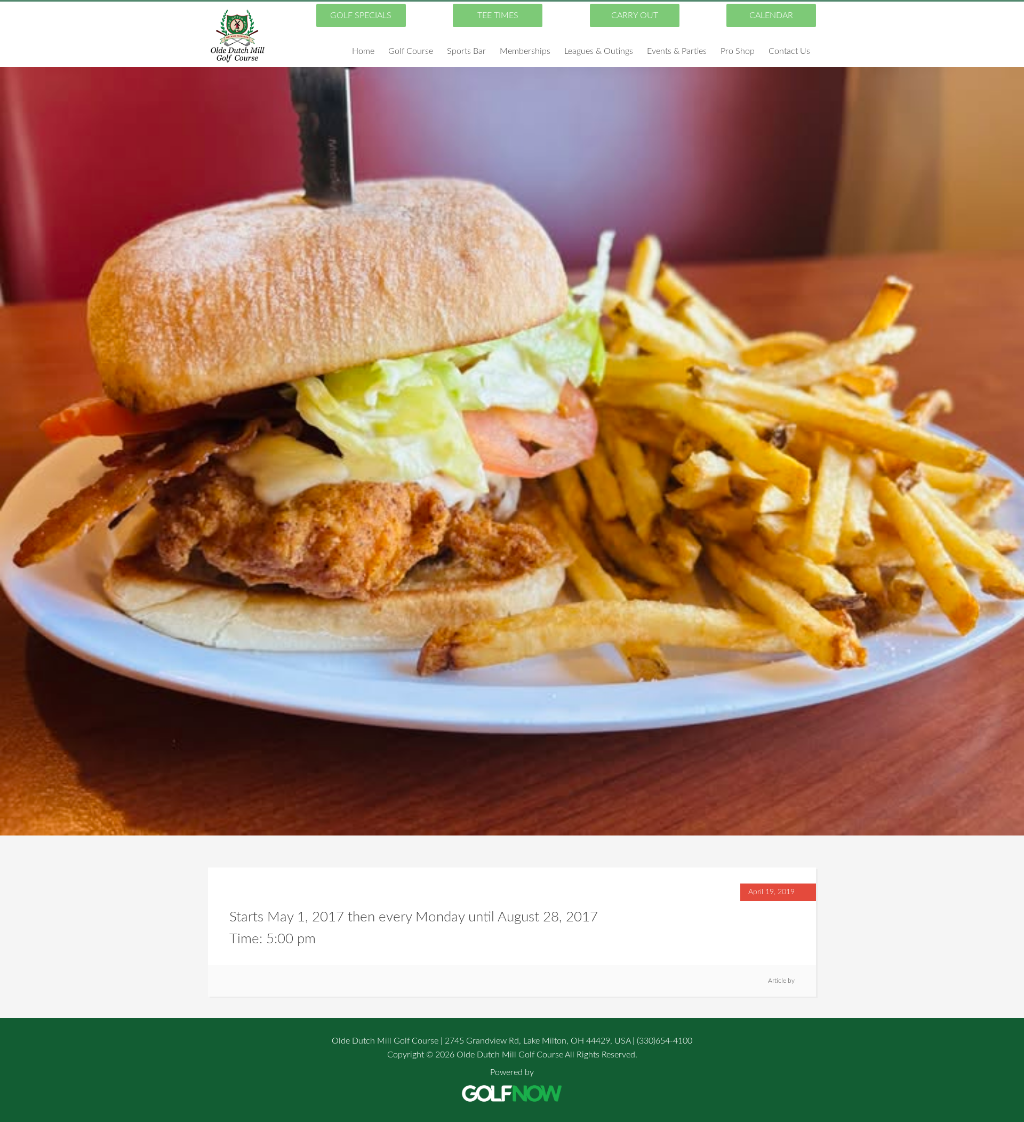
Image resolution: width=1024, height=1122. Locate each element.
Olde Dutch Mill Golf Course (237, 35)
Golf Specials (360, 15)
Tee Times (497, 15)
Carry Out (634, 15)
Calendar (771, 15)
